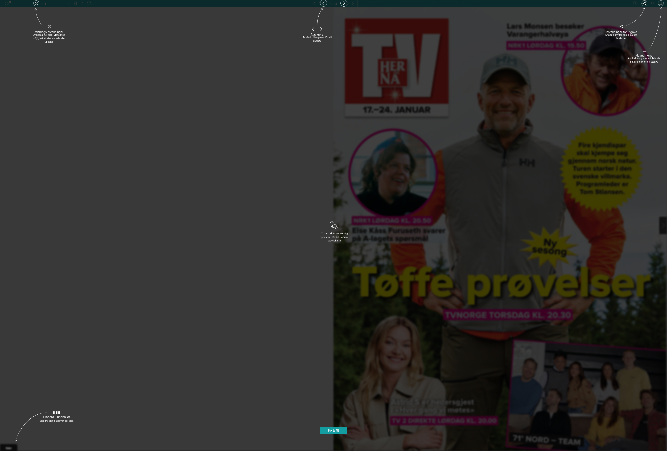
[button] (333, 430)
